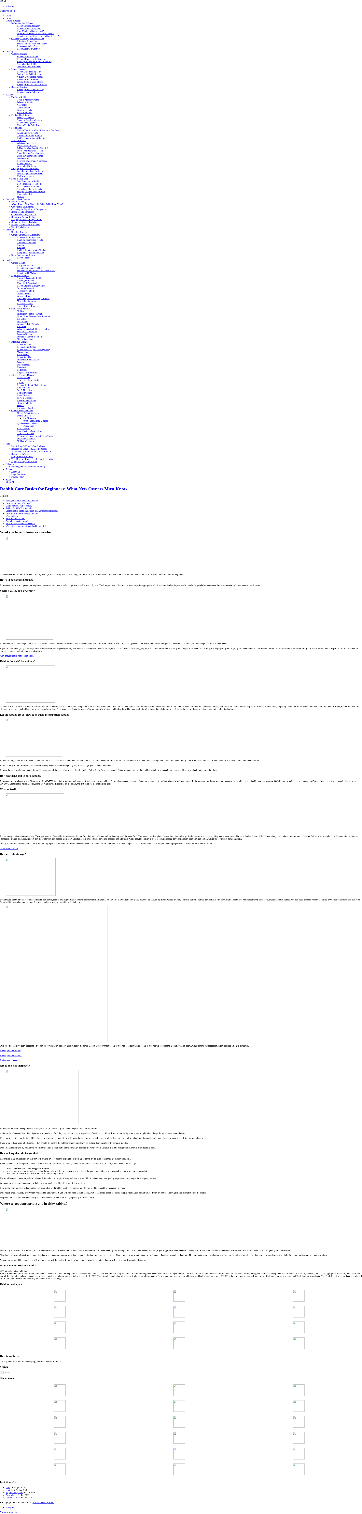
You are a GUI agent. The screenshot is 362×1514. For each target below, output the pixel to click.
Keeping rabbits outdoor (11, 1055)
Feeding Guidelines (20, 115)
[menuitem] (184, 15)
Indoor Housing (18, 69)
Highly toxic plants (14, 1492)
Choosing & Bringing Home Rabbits (27, 38)
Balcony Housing (19, 87)
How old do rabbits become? (18, 503)
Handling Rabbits (19, 232)
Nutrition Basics (18, 140)
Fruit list (9, 1490)
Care (8, 1487)
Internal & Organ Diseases (23, 375)
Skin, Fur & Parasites (20, 308)
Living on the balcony (10, 1060)
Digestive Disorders (20, 275)
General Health (18, 263)
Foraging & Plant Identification (25, 168)
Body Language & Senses (23, 255)
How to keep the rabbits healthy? (20, 523)
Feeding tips (16, 128)
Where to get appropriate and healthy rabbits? (26, 526)
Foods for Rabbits (19, 97)
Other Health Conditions (22, 410)
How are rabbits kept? (15, 518)
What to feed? (12, 516)
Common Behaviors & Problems (25, 235)
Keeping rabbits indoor (10, 1050)
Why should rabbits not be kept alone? (17, 656)
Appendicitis (11, 1495)
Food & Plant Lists (19, 179)
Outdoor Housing (19, 54)
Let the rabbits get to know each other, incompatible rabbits (32, 511)
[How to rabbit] (7, 11)
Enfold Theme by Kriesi (43, 1502)
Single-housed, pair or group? (19, 506)
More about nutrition (9, 848)
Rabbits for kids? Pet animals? (19, 508)
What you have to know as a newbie (22, 500)
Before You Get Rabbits (22, 23)
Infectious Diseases (19, 342)
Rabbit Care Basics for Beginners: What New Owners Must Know (63, 488)
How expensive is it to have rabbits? (22, 513)
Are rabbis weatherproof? (17, 521)
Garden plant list (13, 1497)
